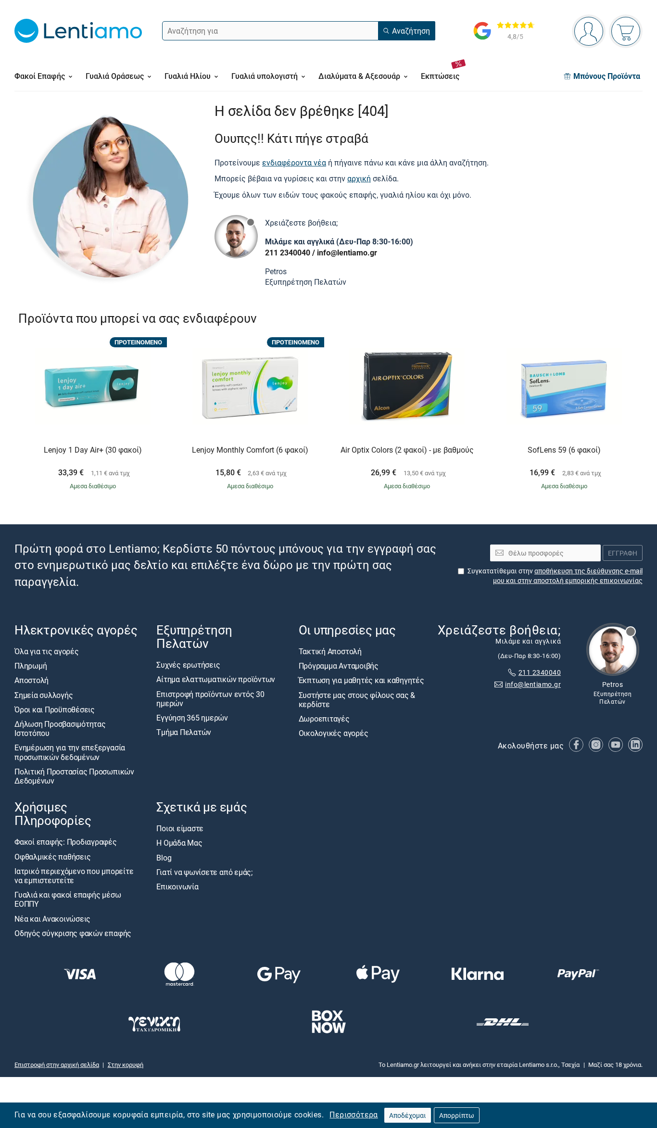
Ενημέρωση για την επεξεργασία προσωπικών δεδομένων (69, 752)
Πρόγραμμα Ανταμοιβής (339, 665)
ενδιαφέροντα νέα (294, 162)
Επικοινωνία (177, 886)
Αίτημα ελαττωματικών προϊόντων (215, 679)
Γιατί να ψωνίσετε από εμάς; (204, 872)
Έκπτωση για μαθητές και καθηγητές (361, 680)
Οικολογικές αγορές (333, 733)
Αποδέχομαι (407, 1115)
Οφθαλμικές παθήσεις (52, 856)
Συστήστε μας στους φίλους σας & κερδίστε (357, 699)
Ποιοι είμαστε (179, 828)
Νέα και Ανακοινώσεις (52, 918)
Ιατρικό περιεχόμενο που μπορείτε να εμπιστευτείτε (73, 876)
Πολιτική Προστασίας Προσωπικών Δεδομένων (74, 776)
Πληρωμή (30, 665)
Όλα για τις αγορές (46, 651)
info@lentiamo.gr (347, 252)
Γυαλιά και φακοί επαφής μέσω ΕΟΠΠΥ (67, 899)
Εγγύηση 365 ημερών (192, 717)
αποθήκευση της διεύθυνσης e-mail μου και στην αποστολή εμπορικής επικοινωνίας (568, 575)
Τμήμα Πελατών (183, 732)
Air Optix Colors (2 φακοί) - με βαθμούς (407, 450)
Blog (163, 857)
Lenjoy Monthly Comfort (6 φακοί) (250, 450)
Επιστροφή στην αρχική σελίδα (56, 1064)
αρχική (359, 178)
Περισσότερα (353, 1114)
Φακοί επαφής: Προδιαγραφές (65, 841)
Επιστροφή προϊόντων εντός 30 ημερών (210, 698)
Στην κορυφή (125, 1064)
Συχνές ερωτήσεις (188, 664)
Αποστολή (31, 680)
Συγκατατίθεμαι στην (555, 575)
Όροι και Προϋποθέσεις (54, 709)
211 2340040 (287, 252)
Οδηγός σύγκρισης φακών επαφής (72, 933)
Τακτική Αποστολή (330, 651)
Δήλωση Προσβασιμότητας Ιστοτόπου (60, 728)
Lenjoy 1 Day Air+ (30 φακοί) (93, 450)
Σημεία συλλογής (43, 694)
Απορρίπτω (456, 1115)
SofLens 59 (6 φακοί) (564, 450)
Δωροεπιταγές (324, 718)
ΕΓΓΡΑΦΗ (622, 552)
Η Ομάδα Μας (179, 842)
